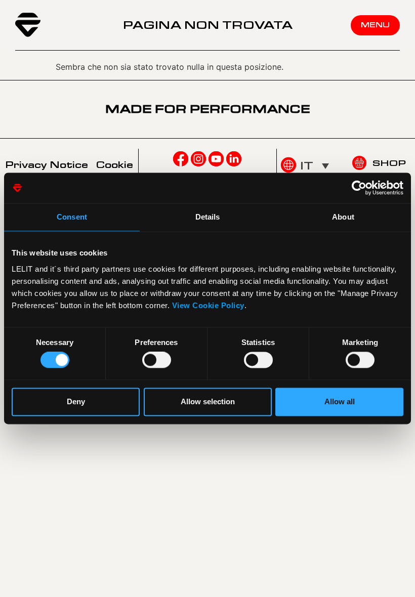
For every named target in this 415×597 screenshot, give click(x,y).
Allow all (339, 401)
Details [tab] (207, 216)
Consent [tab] (72, 216)
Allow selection (208, 401)
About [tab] (343, 216)
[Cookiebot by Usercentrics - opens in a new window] (359, 187)
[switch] (156, 360)
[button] (314, 165)
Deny (76, 401)
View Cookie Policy (208, 305)
